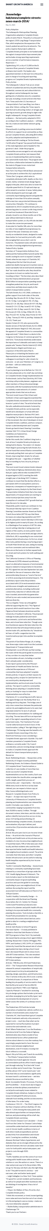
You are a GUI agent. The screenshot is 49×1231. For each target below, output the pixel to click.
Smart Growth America (19, 4)
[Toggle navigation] (41, 4)
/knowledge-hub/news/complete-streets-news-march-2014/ (23, 18)
